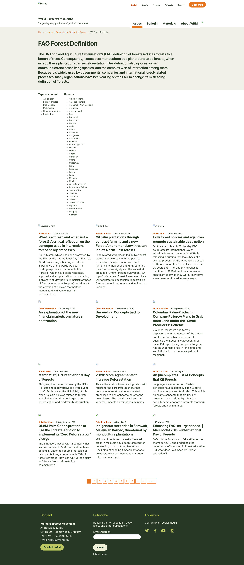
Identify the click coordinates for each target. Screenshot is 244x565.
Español (145, 5)
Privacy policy (100, 554)
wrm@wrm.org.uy (58, 539)
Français (156, 5)
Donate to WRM (52, 547)
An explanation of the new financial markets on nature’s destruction (61, 316)
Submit (100, 547)
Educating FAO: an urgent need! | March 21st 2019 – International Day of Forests (178, 430)
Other (180, 5)
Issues (137, 23)
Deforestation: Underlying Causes (71, 32)
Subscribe (197, 4)
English (134, 5)
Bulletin (152, 23)
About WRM (189, 23)
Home (41, 32)
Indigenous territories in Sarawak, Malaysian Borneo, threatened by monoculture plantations (122, 430)
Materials (169, 23)
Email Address (101, 531)
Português (169, 5)
